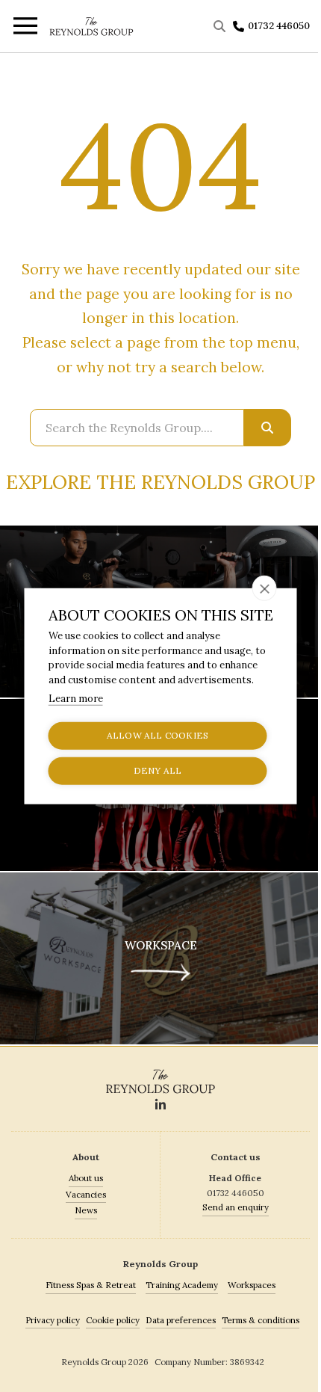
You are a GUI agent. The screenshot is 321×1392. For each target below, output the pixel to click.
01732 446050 (279, 25)
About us (86, 1177)
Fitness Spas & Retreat (91, 1284)
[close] (264, 588)
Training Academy (182, 1284)
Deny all (158, 770)
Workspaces (251, 1284)
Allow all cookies (157, 735)
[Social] (160, 1105)
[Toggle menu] (24, 28)
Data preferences (181, 1319)
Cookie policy (113, 1319)
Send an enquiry (235, 1207)
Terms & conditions (260, 1319)
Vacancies (86, 1194)
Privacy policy (52, 1319)
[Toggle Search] (221, 26)
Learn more (76, 698)
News (86, 1210)
